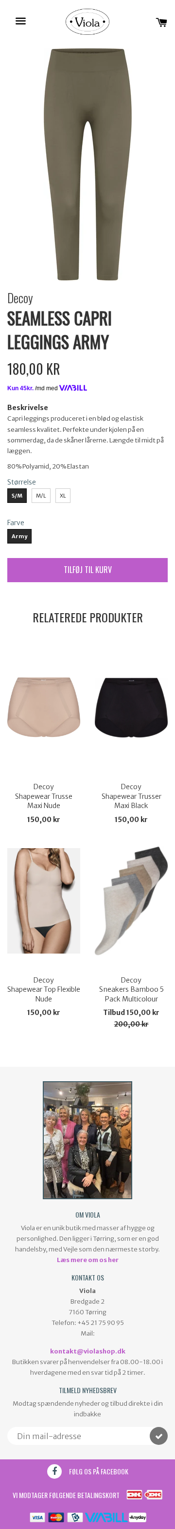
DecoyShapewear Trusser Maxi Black (131, 796)
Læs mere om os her (88, 1260)
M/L (41, 495)
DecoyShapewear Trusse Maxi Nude (43, 796)
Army (19, 536)
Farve (15, 522)
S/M (17, 495)
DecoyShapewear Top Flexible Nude (43, 989)
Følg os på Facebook (98, 1471)
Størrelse (21, 482)
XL (63, 495)
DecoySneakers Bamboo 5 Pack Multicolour (131, 989)
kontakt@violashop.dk (87, 1351)
